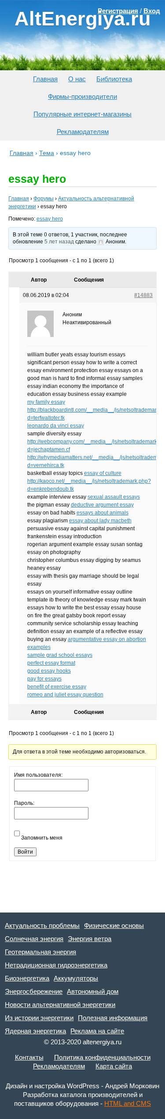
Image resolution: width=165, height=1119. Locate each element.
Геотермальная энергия (40, 952)
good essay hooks (49, 671)
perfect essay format (51, 663)
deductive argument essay (102, 505)
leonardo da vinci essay (55, 426)
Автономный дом (92, 991)
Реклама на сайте (97, 1031)
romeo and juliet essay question (65, 695)
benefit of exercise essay (56, 687)
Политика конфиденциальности (102, 1057)
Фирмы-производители (82, 96)
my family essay (46, 402)
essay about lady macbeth (100, 521)
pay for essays (44, 679)
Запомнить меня (41, 838)
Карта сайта (113, 1066)
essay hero (50, 219)
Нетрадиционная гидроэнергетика (56, 965)
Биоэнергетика (27, 978)
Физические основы (114, 925)
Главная (45, 79)
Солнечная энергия (34, 938)
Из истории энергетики (39, 1017)
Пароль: (24, 803)
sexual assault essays (114, 497)
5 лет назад (59, 242)
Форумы (43, 199)
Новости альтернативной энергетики (60, 1004)
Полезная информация (112, 1017)
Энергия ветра (89, 938)
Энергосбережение (33, 991)
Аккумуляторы (76, 978)
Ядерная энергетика (35, 1031)
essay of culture (102, 473)
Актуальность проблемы (42, 925)
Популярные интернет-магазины (82, 114)
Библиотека (114, 79)
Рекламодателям (83, 131)
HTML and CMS (127, 1103)
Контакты (29, 1057)
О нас (77, 79)
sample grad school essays (59, 655)
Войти (25, 852)
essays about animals (102, 513)
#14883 (143, 295)
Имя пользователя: (38, 775)
